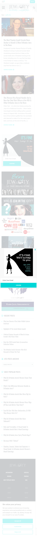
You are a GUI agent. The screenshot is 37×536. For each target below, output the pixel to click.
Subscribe (18, 285)
